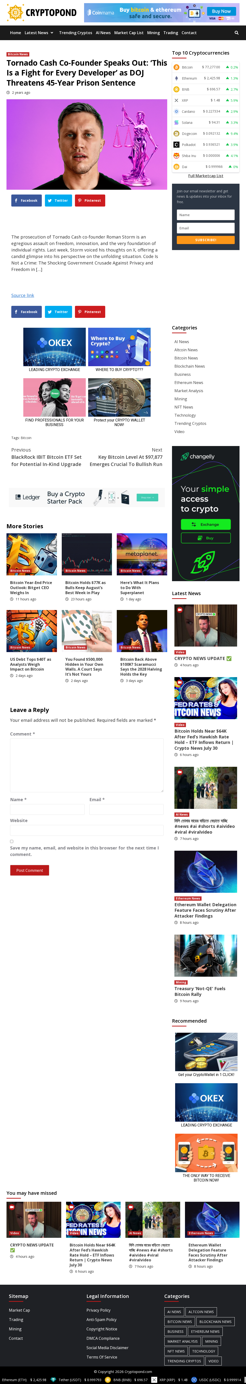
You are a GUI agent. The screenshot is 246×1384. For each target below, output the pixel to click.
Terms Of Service (101, 1357)
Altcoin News (186, 349)
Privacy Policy (98, 1310)
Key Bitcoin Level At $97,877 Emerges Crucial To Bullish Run (126, 457)
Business (182, 374)
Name (18, 799)
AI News (103, 32)
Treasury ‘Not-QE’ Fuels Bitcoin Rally (199, 991)
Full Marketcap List (205, 175)
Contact (189, 32)
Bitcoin (26, 437)
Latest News (36, 32)
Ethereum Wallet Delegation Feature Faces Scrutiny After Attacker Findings (205, 910)
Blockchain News (189, 366)
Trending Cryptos (75, 32)
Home (15, 32)
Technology (185, 415)
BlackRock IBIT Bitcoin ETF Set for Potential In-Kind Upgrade (46, 457)
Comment (22, 734)
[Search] (237, 32)
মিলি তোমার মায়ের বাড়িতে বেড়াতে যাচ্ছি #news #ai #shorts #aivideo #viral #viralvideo (204, 826)
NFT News (183, 407)
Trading (170, 32)
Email (97, 799)
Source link (22, 295)
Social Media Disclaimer (107, 1347)
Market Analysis (188, 390)
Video (179, 431)
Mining (153, 32)
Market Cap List (129, 32)
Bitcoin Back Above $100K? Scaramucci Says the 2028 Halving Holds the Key (141, 667)
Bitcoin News (18, 54)
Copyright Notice (101, 1329)
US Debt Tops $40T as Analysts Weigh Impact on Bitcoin (30, 664)
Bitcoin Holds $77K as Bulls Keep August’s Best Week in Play (85, 587)
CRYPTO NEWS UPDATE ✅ (203, 658)
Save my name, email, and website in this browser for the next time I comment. (84, 851)
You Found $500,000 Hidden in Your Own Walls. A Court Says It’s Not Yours (84, 667)
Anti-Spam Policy (101, 1319)
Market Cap (19, 1310)
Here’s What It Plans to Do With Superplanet (139, 587)
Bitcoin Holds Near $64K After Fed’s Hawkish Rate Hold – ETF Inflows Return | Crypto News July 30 (204, 739)
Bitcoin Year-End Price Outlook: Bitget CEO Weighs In (31, 587)
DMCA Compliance (103, 1338)
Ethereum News (188, 382)
